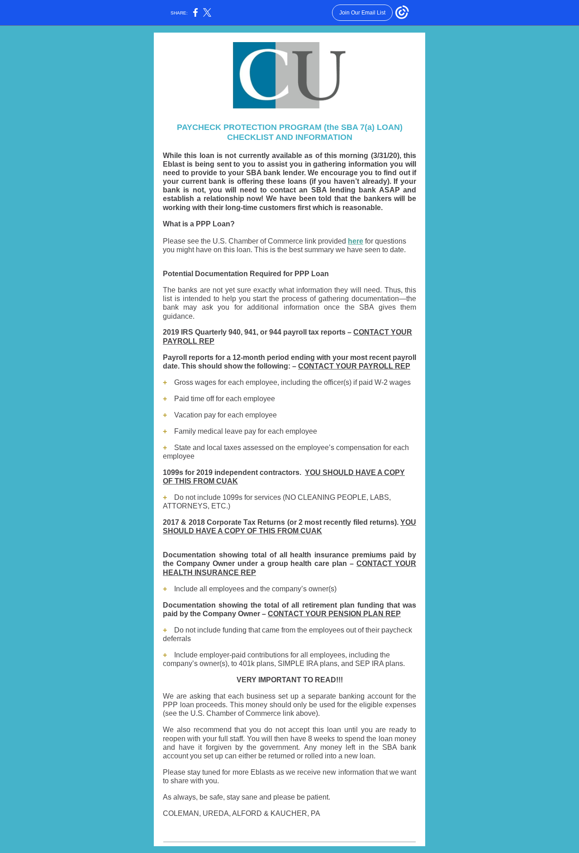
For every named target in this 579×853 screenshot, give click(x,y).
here (355, 241)
